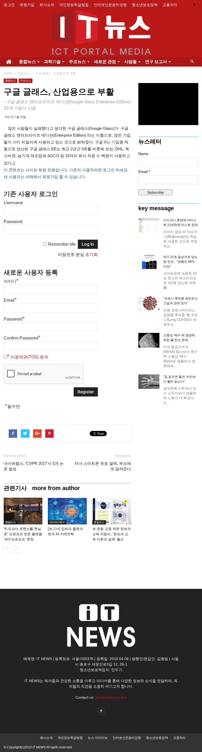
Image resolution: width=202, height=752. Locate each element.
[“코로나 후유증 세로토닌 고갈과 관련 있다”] (148, 303)
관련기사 (15, 488)
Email (10, 300)
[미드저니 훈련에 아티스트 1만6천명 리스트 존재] (148, 225)
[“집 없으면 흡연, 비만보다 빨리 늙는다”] (148, 381)
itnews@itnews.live (111, 697)
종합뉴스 (27, 61)
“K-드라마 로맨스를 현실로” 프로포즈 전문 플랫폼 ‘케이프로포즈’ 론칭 (23, 534)
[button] (192, 61)
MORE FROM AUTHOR (56, 488)
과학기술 (52, 61)
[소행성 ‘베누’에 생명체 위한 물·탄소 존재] (148, 340)
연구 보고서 (156, 61)
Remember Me (62, 244)
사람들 (130, 61)
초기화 (91, 254)
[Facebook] (194, 4)
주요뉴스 (77, 61)
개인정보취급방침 (74, 5)
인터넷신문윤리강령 (110, 5)
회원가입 (27, 5)
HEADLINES (57, 522)
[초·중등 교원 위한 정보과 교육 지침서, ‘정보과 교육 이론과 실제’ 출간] (111, 511)
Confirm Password (22, 338)
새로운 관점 (105, 61)
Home (8, 73)
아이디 (11, 281)
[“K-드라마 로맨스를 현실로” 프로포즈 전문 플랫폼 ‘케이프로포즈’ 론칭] (23, 511)
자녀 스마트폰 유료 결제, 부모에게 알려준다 (102, 466)
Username (13, 202)
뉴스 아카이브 (98, 738)
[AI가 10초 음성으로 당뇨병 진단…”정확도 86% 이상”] (148, 262)
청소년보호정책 (145, 5)
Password (13, 221)
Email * (144, 171)
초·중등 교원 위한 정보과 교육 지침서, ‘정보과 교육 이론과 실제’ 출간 (111, 534)
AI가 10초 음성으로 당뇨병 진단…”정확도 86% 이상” (180, 261)
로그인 (9, 5)
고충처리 (170, 5)
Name (143, 154)
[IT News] (101, 33)
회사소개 (46, 5)
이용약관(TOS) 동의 (29, 357)
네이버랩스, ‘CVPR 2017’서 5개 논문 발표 (34, 466)
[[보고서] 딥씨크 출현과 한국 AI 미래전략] (67, 511)
